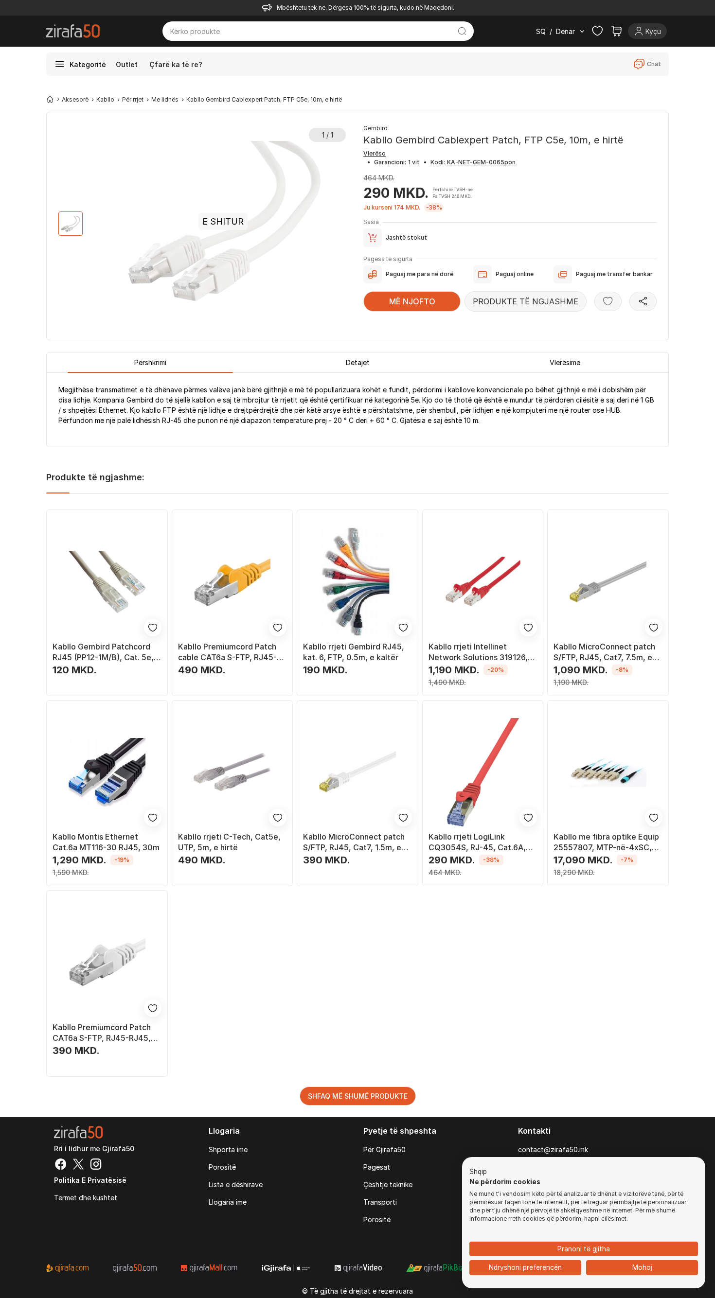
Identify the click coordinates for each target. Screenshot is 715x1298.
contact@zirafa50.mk (553, 1149)
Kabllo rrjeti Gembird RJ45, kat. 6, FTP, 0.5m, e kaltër (353, 652)
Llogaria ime (228, 1202)
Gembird (375, 128)
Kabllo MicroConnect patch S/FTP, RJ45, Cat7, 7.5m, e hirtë (604, 652)
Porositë (222, 1167)
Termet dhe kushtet (85, 1197)
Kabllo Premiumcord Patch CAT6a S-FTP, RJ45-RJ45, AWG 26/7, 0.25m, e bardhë (104, 1032)
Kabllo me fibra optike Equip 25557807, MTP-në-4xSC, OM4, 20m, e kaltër (606, 842)
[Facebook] (61, 1165)
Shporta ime (228, 1149)
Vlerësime (565, 362)
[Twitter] (78, 1165)
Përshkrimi (150, 362)
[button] (478, 1172)
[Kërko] (462, 31)
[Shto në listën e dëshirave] (608, 301)
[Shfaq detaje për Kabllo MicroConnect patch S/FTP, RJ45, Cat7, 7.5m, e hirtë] (608, 581)
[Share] (643, 301)
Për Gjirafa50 (384, 1149)
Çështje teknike (387, 1184)
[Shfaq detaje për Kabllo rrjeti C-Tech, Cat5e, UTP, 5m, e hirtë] (232, 772)
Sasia (371, 222)
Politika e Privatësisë (90, 1180)
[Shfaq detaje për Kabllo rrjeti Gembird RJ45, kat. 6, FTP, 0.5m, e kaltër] (357, 581)
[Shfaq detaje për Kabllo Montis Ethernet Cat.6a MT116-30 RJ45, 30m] (107, 772)
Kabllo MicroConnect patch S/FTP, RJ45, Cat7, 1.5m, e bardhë (354, 842)
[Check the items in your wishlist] (597, 31)
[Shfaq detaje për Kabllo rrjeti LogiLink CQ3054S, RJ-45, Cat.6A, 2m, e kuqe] (483, 772)
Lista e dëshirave (236, 1184)
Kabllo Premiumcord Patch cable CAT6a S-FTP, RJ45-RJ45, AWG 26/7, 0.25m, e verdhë (227, 652)
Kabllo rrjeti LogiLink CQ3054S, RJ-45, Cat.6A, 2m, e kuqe (477, 842)
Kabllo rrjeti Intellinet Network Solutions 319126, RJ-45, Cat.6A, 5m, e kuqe (478, 652)
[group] (70, 223)
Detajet (358, 362)
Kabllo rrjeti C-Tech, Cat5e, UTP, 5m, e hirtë (229, 842)
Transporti (380, 1202)
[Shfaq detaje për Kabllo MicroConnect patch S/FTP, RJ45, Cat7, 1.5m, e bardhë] (357, 772)
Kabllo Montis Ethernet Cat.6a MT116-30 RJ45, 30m (106, 842)
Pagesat (376, 1167)
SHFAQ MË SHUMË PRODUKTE (358, 1096)
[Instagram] (96, 1165)
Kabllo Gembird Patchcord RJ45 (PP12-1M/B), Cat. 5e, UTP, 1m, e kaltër (103, 652)
